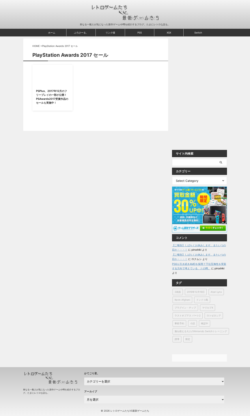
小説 (192, 323)
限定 (187, 339)
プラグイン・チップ (185, 307)
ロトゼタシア (214, 315)
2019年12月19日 (196, 291)
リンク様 (110, 32)
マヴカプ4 (207, 307)
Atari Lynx (216, 291)
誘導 (177, 339)
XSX (169, 32)
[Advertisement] (199, 93)
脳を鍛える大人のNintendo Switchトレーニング (201, 331)
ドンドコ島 (202, 299)
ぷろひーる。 (81, 32)
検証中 (204, 323)
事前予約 (179, 323)
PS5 (139, 32)
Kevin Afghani (182, 299)
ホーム (51, 32)
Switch (198, 32)
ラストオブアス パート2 (188, 315)
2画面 (178, 291)
